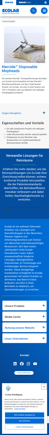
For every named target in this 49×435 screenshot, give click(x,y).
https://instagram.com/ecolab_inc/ (28, 363)
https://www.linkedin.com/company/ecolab (15, 363)
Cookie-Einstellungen (24, 427)
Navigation (11, 113)
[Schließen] (44, 386)
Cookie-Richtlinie (19, 409)
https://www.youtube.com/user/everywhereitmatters (35, 363)
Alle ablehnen (24, 421)
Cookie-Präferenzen (24, 373)
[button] (33, 10)
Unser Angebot (9, 21)
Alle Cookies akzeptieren (24, 415)
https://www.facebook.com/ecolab (21, 363)
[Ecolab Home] (10, 11)
